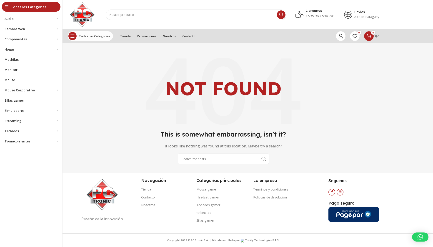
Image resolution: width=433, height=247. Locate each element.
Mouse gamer (206, 189)
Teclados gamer (208, 205)
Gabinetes (203, 212)
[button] (420, 237)
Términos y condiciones (270, 189)
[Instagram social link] (340, 192)
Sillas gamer (205, 220)
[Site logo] (82, 14)
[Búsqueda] (281, 14)
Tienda (146, 189)
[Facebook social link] (331, 192)
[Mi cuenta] (341, 36)
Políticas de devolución (270, 197)
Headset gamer (207, 197)
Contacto (148, 197)
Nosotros (148, 205)
